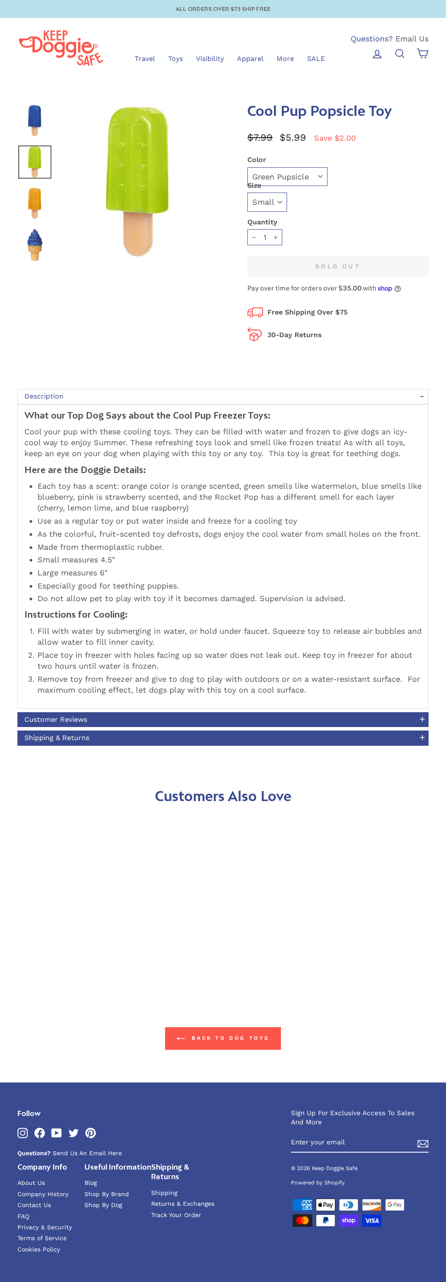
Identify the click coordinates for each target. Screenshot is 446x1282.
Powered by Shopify (318, 1182)
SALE (316, 58)
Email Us (412, 38)
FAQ (23, 1216)
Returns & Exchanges (182, 1203)
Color (256, 160)
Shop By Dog (103, 1204)
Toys (175, 58)
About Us (31, 1182)
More (285, 58)
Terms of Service (42, 1238)
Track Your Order (176, 1214)
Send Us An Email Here (87, 1153)
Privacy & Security (44, 1227)
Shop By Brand (106, 1194)
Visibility (210, 58)
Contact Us (34, 1204)
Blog (90, 1182)
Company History (42, 1194)
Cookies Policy (38, 1249)
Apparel (250, 58)
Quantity (262, 222)
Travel (145, 58)
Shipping (164, 1192)
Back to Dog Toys (229, 1038)
